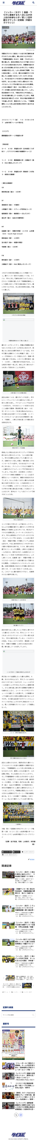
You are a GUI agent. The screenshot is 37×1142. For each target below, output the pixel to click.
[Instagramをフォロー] (21, 1115)
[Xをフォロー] (16, 1115)
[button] (33, 1015)
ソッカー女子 (7, 852)
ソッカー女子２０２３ (10, 855)
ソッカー (17, 852)
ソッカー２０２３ (29, 852)
